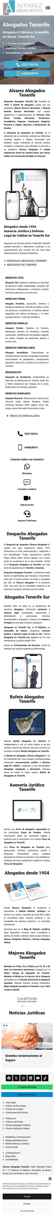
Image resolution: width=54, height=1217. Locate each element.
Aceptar (27, 1196)
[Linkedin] (30, 1078)
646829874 (29, 73)
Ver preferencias (27, 1211)
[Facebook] (9, 1078)
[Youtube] (38, 1078)
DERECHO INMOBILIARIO (20, 347)
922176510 (29, 64)
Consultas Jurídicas (27, 489)
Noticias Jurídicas (27, 1012)
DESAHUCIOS (13, 372)
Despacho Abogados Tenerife (27, 536)
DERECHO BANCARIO (18, 393)
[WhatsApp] (27, 466)
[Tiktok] (45, 1078)
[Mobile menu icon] (47, 8)
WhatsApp (27, 473)
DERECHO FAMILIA (16, 323)
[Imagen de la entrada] (27, 1036)
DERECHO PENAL (15, 298)
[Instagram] (23, 1078)
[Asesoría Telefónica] (27, 514)
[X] (16, 1078)
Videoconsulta (27, 505)
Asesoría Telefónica (27, 520)
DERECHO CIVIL (14, 277)
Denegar (27, 1204)
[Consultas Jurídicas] (27, 482)
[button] (50, 1178)
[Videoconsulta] (27, 498)
